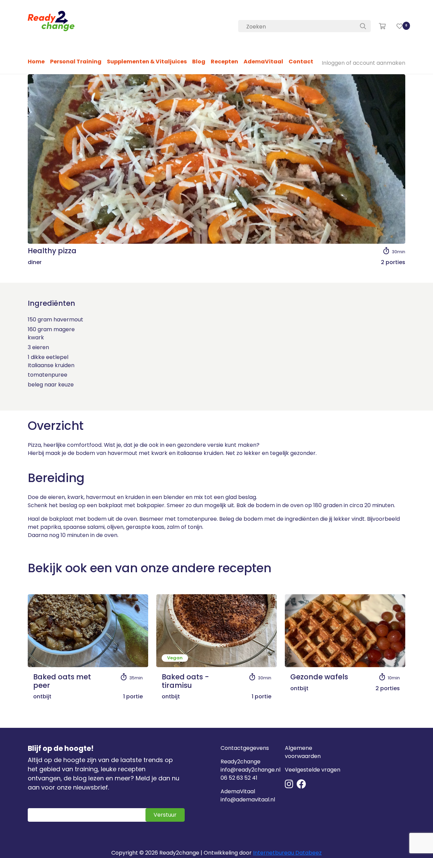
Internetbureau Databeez (287, 853)
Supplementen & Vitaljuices (147, 61)
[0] (399, 26)
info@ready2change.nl (250, 770)
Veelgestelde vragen (312, 770)
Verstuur (165, 815)
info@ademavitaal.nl (248, 799)
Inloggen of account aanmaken (363, 63)
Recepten (224, 61)
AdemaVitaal (263, 61)
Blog (198, 61)
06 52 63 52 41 (239, 778)
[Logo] (51, 21)
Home (36, 61)
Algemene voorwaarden (303, 752)
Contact (301, 61)
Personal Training (75, 61)
